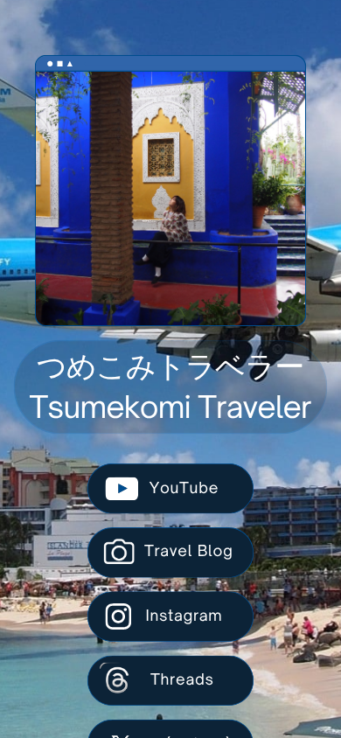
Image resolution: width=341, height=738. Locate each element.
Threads (182, 680)
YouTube (184, 488)
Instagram (183, 616)
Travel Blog (188, 551)
